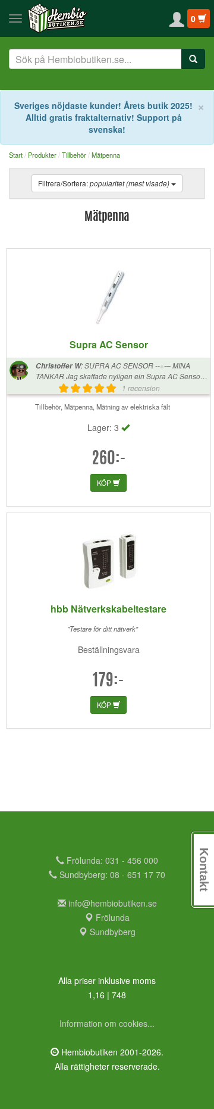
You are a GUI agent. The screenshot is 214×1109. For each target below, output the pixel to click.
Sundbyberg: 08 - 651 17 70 (111, 874)
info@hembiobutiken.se (112, 903)
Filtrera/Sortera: (103, 183)
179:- (108, 681)
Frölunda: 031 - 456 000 (111, 860)
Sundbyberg (111, 932)
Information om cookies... (107, 1023)
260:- (109, 459)
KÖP (105, 482)
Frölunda (111, 917)
